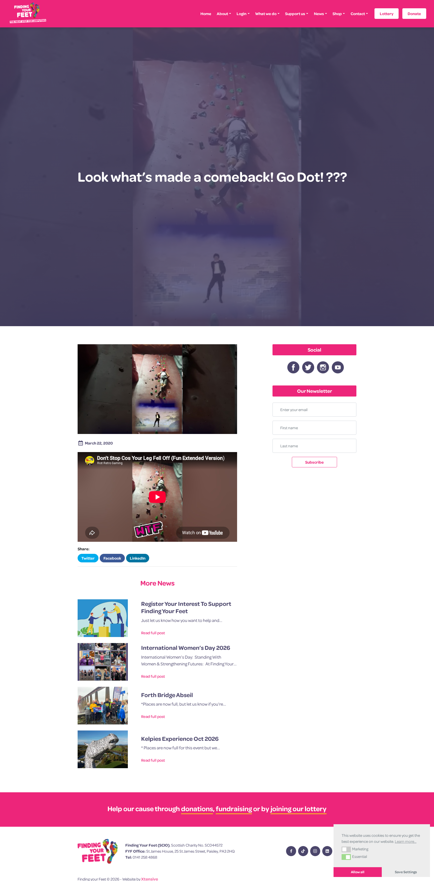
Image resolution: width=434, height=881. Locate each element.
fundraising (234, 808)
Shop (337, 13)
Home (205, 13)
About (222, 13)
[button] (346, 849)
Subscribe (314, 462)
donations (197, 808)
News (319, 13)
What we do (266, 13)
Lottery (386, 13)
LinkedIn (137, 558)
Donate (414, 13)
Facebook (112, 558)
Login (241, 13)
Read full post (153, 632)
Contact (358, 13)
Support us (295, 13)
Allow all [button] (357, 871)
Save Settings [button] (406, 871)
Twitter (88, 558)
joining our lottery (298, 808)
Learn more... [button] (405, 841)
